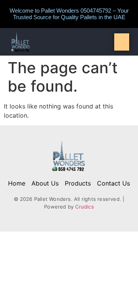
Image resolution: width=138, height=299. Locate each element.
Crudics (84, 207)
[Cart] (121, 42)
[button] (69, 41)
